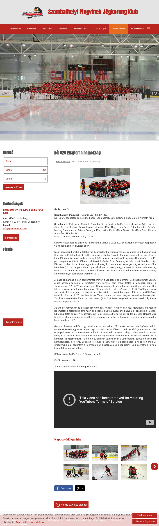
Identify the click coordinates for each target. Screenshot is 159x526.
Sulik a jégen (100, 29)
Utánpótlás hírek (80, 29)
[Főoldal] (32, 13)
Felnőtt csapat (118, 29)
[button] (154, 466)
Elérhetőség (11, 237)
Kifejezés (10, 161)
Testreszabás (144, 515)
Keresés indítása (13, 187)
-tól (44, 169)
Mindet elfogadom (144, 521)
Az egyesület (15, 29)
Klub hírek (31, 29)
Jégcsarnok (47, 29)
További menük (137, 29)
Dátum (9, 170)
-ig (44, 178)
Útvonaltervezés (13, 322)
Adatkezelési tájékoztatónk (30, 522)
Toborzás (63, 29)
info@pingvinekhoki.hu (15, 228)
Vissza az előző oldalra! (74, 504)
